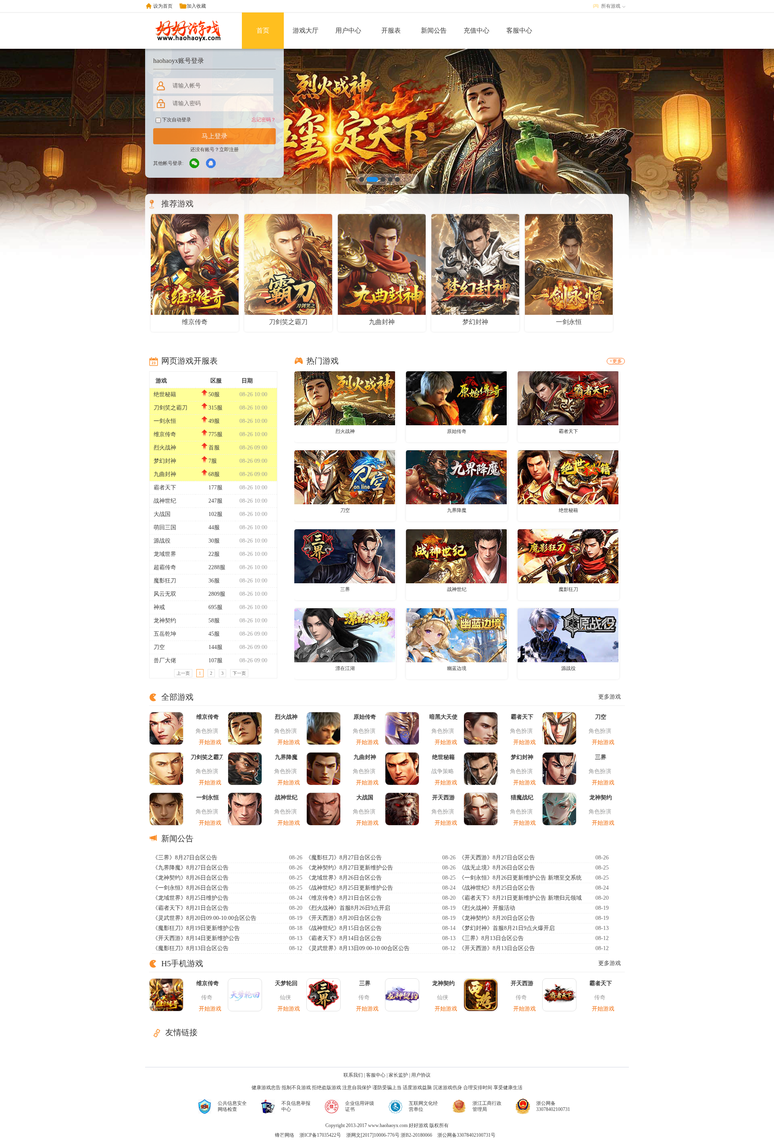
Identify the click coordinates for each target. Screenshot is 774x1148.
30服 (214, 541)
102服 (215, 514)
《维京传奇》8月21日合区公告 (344, 898)
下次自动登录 (176, 120)
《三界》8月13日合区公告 (491, 938)
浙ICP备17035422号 (320, 1135)
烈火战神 (165, 448)
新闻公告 (434, 30)
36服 (214, 581)
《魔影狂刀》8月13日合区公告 (190, 948)
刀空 (159, 647)
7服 (212, 461)
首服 (214, 448)
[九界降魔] (456, 477)
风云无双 (165, 594)
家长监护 (398, 1075)
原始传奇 (456, 431)
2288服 (216, 567)
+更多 (616, 361)
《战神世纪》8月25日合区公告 (497, 888)
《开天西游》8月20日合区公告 (344, 918)
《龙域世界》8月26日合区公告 (344, 878)
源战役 (162, 541)
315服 (215, 408)
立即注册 (229, 149)
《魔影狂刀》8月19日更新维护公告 (196, 928)
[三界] (344, 556)
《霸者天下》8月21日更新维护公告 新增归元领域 (520, 898)
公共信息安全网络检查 (232, 1106)
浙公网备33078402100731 (553, 1106)
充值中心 (476, 30)
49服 (214, 421)
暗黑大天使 (443, 717)
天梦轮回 (286, 983)
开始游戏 (210, 742)
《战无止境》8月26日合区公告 (497, 868)
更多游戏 (609, 697)
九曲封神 (165, 474)
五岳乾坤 (165, 634)
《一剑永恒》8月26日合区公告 (190, 888)
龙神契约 (165, 621)
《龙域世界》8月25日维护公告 (190, 898)
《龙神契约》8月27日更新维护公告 (349, 868)
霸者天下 (165, 488)
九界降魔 (456, 510)
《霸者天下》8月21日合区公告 (190, 908)
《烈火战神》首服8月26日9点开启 (348, 908)
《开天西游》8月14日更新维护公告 (196, 938)
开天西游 (443, 797)
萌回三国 (165, 527)
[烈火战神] (344, 398)
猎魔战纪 (522, 797)
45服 (214, 634)
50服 (214, 394)
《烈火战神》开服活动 (487, 908)
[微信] (194, 163)
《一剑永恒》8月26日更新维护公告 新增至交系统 (520, 878)
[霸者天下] (568, 398)
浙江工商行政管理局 (486, 1106)
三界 (345, 589)
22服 (214, 554)
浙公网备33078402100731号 (466, 1135)
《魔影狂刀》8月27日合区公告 (344, 858)
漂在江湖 (345, 668)
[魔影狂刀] (568, 556)
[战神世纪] (456, 556)
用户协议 (421, 1075)
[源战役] (568, 635)
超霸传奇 (165, 567)
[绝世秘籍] (568, 477)
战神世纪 (165, 501)
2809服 (216, 594)
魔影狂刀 (165, 581)
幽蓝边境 (456, 668)
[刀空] (344, 477)
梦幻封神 (165, 461)
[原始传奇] (456, 398)
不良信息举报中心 (295, 1106)
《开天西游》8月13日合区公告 (497, 948)
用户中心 (348, 30)
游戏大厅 (305, 30)
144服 (215, 647)
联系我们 (353, 1075)
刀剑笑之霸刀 (170, 408)
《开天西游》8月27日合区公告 (497, 858)
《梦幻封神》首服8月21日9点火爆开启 (507, 928)
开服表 (391, 30)
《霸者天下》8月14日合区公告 (344, 938)
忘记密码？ (264, 120)
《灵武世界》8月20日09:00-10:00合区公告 (204, 918)
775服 (215, 434)
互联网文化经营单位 (423, 1106)
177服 (215, 488)
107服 (215, 660)
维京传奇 (165, 434)
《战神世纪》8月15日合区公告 (344, 928)
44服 (214, 527)
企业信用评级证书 (359, 1106)
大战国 (162, 514)
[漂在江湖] (344, 635)
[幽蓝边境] (456, 635)
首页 (262, 30)
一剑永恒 (165, 421)
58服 (214, 621)
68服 (214, 474)
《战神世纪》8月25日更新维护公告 (349, 888)
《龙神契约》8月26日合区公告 (190, 878)
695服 (215, 607)
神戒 (159, 607)
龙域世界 (165, 554)
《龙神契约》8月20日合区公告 (497, 918)
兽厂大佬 (165, 660)
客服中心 (519, 30)
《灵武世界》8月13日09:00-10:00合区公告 (358, 948)
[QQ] (211, 163)
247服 (215, 501)
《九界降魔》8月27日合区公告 (190, 868)
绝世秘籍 (165, 394)
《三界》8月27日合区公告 (184, 858)
